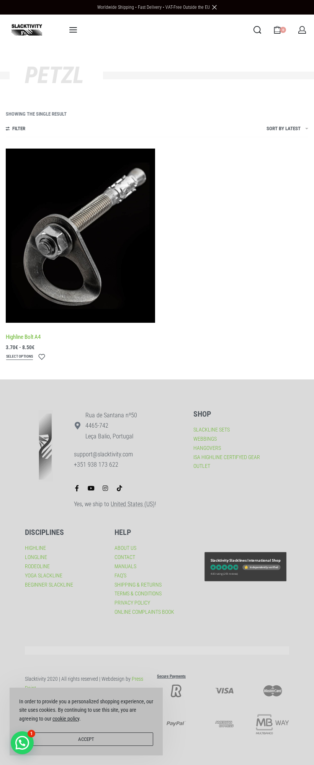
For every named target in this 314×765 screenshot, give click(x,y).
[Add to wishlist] (41, 356)
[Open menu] (73, 30)
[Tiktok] (119, 488)
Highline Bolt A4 (23, 336)
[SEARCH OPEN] (257, 30)
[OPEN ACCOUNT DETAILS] (302, 30)
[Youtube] (91, 488)
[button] (22, 742)
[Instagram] (105, 488)
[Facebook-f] (77, 488)
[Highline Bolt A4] (80, 236)
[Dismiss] (214, 7)
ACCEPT (86, 739)
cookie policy (65, 719)
